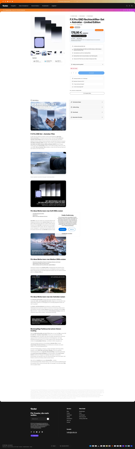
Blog (68, 411)
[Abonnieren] (48, 419)
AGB (15, 446)
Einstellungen (82, 415)
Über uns (69, 420)
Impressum (20, 446)
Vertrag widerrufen (83, 418)
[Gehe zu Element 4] (49, 53)
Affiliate (68, 416)
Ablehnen (72, 229)
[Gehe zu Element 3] (44, 53)
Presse (68, 413)
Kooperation (69, 418)
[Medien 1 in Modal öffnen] (48, 32)
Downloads (69, 415)
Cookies (31, 446)
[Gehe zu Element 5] (55, 53)
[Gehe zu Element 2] (38, 53)
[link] (72, 432)
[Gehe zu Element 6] (61, 53)
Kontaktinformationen (26, 446)
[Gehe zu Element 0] (33, 53)
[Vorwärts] (77, 1)
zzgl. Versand (79, 38)
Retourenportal (82, 416)
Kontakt (68, 422)
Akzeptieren (62, 229)
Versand (17, 446)
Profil (80, 413)
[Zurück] (51, 1)
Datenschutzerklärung (69, 225)
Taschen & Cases (8, 10)
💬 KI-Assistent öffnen (87, 93)
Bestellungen (82, 411)
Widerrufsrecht (5, 446)
